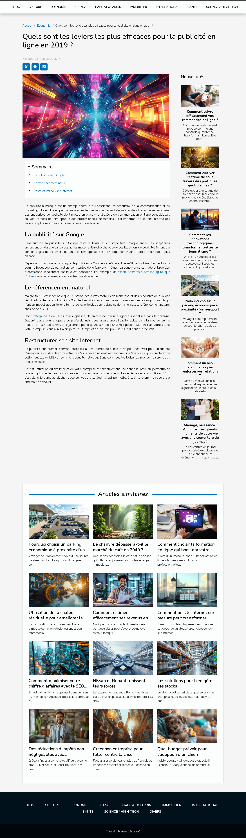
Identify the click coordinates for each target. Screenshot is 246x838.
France (80, 7)
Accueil (27, 25)
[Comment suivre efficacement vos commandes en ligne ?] (200, 96)
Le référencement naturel (50, 183)
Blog (16, 7)
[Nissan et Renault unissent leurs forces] (123, 657)
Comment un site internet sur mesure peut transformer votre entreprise (185, 618)
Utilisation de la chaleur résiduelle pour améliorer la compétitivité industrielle (56, 618)
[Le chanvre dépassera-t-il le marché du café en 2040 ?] (123, 521)
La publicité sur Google (49, 175)
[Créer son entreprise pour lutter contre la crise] (123, 726)
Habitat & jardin (108, 7)
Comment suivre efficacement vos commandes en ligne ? (200, 115)
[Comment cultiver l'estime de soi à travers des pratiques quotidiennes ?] (200, 157)
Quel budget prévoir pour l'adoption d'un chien (182, 751)
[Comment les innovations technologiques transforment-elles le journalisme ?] (200, 219)
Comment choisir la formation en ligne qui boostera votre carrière (186, 549)
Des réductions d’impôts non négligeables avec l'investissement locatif (56, 754)
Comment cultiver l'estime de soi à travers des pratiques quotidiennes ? (200, 179)
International (167, 7)
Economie (58, 7)
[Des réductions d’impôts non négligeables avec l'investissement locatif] (59, 726)
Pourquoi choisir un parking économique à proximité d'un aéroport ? (200, 307)
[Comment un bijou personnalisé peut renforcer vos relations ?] (200, 347)
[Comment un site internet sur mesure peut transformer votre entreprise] (187, 589)
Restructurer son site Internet (53, 191)
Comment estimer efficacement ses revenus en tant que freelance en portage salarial (122, 621)
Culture (35, 7)
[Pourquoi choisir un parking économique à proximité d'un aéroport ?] (200, 285)
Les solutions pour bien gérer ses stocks (185, 683)
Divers (155, 811)
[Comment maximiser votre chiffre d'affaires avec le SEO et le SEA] (59, 657)
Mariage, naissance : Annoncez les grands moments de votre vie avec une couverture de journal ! (200, 433)
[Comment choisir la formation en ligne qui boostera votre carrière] (187, 521)
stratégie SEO (40, 316)
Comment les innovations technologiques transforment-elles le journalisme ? (200, 243)
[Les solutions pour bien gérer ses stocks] (187, 657)
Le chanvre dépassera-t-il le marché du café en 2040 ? (120, 546)
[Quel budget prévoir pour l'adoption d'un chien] (187, 726)
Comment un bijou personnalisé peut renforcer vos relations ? (200, 369)
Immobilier (138, 7)
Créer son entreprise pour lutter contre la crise (118, 751)
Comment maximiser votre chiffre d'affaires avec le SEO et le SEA (56, 686)
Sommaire (42, 166)
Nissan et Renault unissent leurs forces (119, 683)
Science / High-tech (222, 7)
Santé (193, 7)
